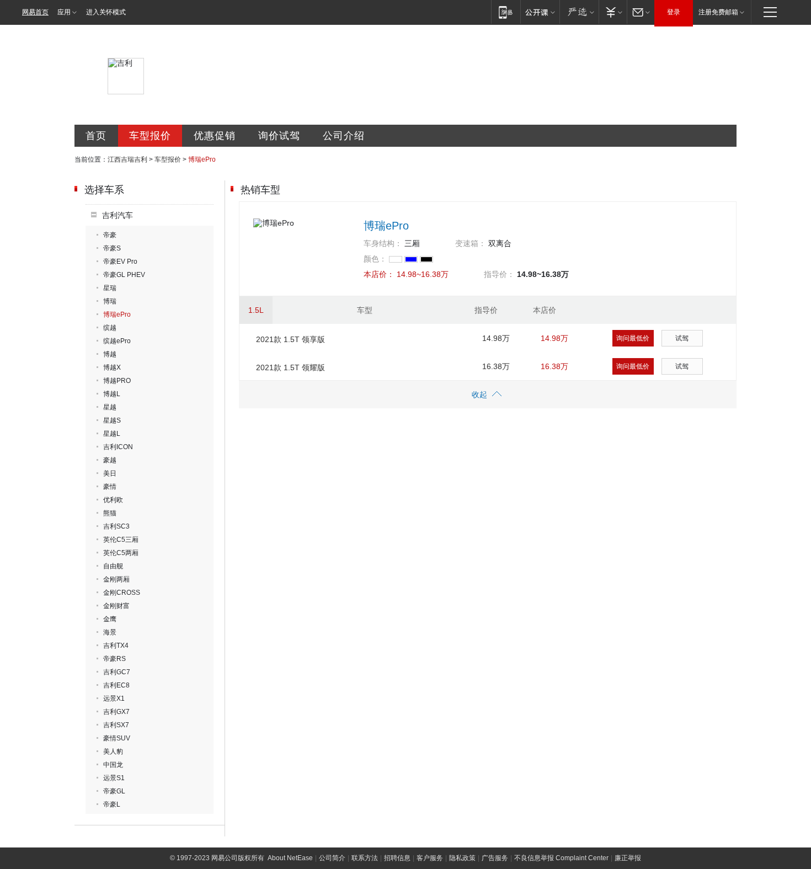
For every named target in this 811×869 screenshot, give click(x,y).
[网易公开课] (539, 12)
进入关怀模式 (106, 12)
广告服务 (495, 858)
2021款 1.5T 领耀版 (290, 367)
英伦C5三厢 (120, 539)
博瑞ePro (117, 314)
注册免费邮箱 (718, 12)
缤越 (109, 328)
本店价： (379, 274)
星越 (109, 407)
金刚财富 (116, 606)
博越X (112, 367)
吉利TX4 (116, 645)
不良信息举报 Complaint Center (561, 858)
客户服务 (430, 858)
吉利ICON (118, 447)
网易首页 (35, 12)
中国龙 (113, 765)
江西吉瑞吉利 (127, 159)
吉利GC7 (116, 672)
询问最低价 (632, 338)
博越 (109, 354)
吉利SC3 (116, 526)
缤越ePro (117, 341)
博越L (111, 394)
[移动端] (505, 12)
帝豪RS (114, 659)
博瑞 (109, 301)
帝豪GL (114, 791)
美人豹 (113, 751)
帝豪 (109, 235)
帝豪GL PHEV (124, 275)
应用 (64, 12)
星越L (111, 434)
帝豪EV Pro (120, 261)
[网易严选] (579, 12)
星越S (112, 420)
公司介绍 (344, 135)
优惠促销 (215, 135)
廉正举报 (628, 858)
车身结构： (383, 243)
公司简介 (332, 858)
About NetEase (290, 858)
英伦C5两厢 (120, 553)
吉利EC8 (116, 685)
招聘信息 (397, 858)
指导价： (499, 274)
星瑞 (109, 288)
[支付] (613, 12)
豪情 (109, 487)
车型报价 (150, 135)
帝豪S (112, 248)
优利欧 (113, 500)
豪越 (109, 460)
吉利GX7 (116, 712)
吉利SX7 (116, 725)
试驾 (682, 338)
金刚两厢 (116, 579)
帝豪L (111, 804)
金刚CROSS (121, 592)
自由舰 (113, 566)
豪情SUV (116, 738)
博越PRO (117, 381)
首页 (96, 135)
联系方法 (364, 858)
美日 (109, 473)
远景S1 (114, 778)
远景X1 (114, 698)
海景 (109, 632)
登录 (673, 12)
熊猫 (109, 513)
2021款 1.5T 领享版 (290, 339)
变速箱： (470, 243)
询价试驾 (279, 135)
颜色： (375, 258)
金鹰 (109, 619)
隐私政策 (462, 858)
